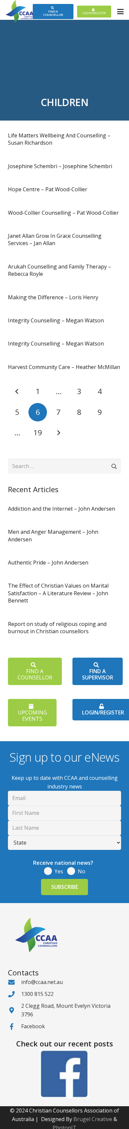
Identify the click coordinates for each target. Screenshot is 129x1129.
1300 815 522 (37, 994)
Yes (59, 871)
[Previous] (17, 391)
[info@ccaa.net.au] (14, 982)
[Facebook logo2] (64, 1073)
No (81, 871)
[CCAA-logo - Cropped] (19, 11)
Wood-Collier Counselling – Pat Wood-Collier (63, 212)
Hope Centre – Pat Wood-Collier (47, 189)
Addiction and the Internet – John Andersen (61, 508)
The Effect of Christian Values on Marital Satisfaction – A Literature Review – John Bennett (58, 593)
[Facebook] (14, 1026)
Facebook (33, 1026)
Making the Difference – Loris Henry (53, 297)
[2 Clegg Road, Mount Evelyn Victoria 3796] (14, 1010)
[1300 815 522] (14, 994)
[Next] (58, 432)
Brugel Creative (92, 1119)
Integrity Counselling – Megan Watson (56, 320)
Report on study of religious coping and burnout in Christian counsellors (57, 627)
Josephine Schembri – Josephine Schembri (60, 166)
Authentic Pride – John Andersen (48, 562)
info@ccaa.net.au (42, 982)
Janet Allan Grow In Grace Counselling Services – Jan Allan (55, 239)
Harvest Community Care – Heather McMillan (64, 367)
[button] (120, 11)
